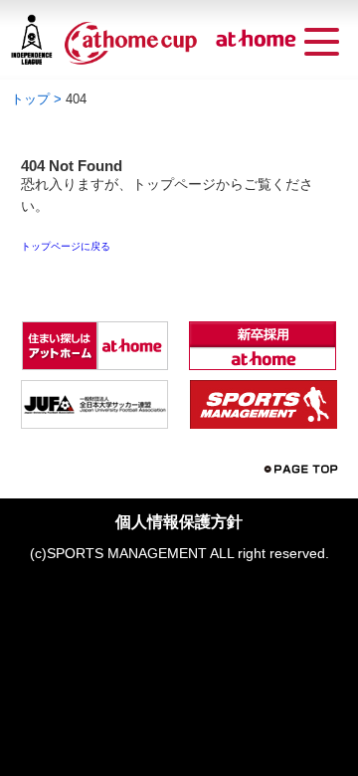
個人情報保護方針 (179, 521)
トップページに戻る (65, 247)
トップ (30, 99)
